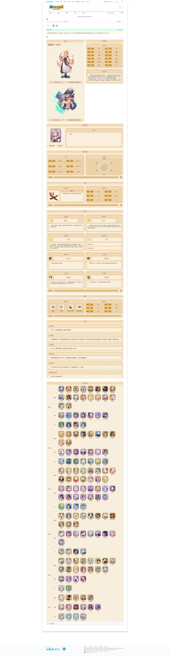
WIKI (73, 1)
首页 (61, 1)
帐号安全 (90, 647)
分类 (48, 623)
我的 (88, 1)
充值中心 (83, 1)
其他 (83, 12)
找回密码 (95, 647)
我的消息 (120, 6)
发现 (69, 1)
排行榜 (65, 1)
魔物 (58, 12)
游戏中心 (85, 647)
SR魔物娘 (52, 623)
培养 (67, 12)
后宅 (75, 12)
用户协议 (106, 647)
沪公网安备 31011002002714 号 (91, 652)
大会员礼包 (77, 1)
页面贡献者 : (48, 25)
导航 (50, 12)
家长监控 (100, 647)
